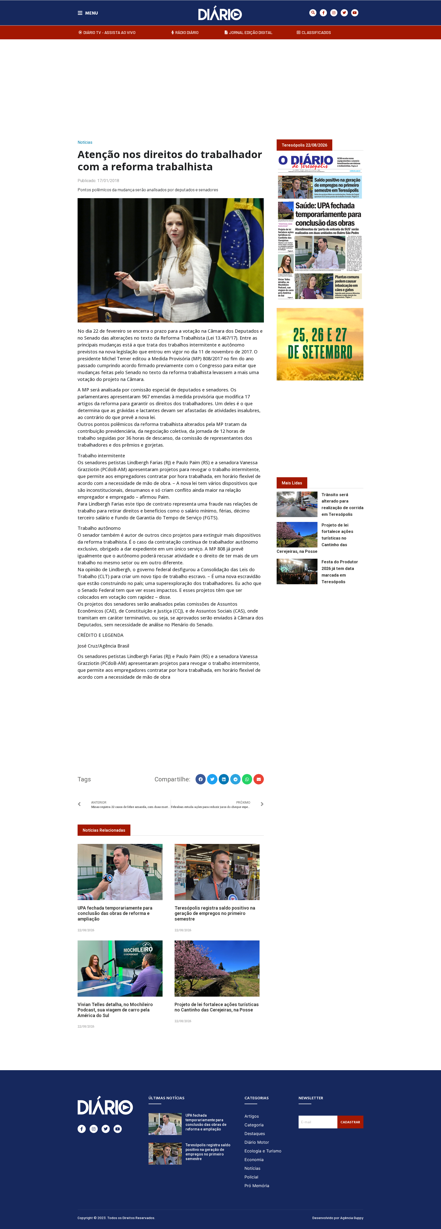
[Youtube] (354, 12)
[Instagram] (333, 12)
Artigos (251, 1116)
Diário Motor (256, 1142)
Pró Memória (256, 1185)
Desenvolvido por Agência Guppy (337, 1217)
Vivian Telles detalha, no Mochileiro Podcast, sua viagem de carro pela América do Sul (115, 1010)
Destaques (254, 1133)
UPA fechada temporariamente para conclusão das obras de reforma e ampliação (115, 913)
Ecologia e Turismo (262, 1150)
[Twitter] (344, 12)
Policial (251, 1176)
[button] (312, 12)
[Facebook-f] (323, 12)
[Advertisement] (220, 84)
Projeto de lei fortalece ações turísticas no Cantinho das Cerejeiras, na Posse (217, 1007)
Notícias (85, 142)
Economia (254, 1159)
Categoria (254, 1124)
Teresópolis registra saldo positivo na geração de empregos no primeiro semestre (215, 913)
